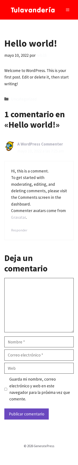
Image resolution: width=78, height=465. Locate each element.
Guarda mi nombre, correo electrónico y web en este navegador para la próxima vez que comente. (39, 388)
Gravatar (18, 217)
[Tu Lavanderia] (32, 9)
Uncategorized (24, 99)
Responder (19, 230)
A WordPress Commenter (40, 144)
